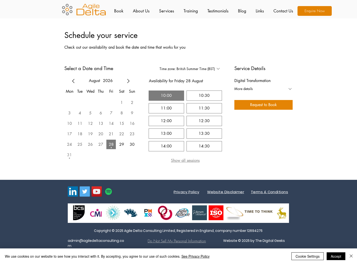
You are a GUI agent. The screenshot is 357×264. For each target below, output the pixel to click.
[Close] (351, 256)
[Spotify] (108, 191)
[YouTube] (97, 191)
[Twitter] (85, 191)
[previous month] (73, 81)
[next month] (128, 81)
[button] (165, 11)
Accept (336, 256)
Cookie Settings (308, 256)
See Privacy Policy (195, 256)
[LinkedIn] (73, 191)
